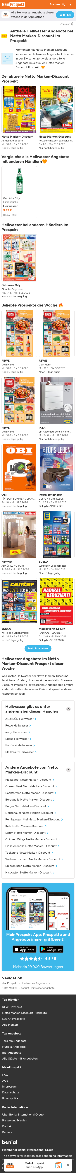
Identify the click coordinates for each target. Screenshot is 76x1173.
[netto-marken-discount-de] (4, 36)
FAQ (5, 1074)
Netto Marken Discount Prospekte (24, 1013)
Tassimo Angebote (14, 1041)
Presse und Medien (14, 1120)
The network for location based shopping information (37, 1156)
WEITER (65, 14)
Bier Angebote (11, 1052)
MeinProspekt (9, 983)
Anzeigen (65, 24)
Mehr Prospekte (38, 648)
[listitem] (19, 118)
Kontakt (7, 1126)
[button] (70, 4)
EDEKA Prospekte (13, 1018)
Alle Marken (10, 1024)
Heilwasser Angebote (34, 983)
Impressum (9, 1086)
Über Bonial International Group (23, 1114)
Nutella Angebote (14, 1046)
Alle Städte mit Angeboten (20, 1058)
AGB (5, 1080)
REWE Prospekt (12, 1007)
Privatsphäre (10, 1098)
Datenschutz (10, 1092)
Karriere (7, 1132)
